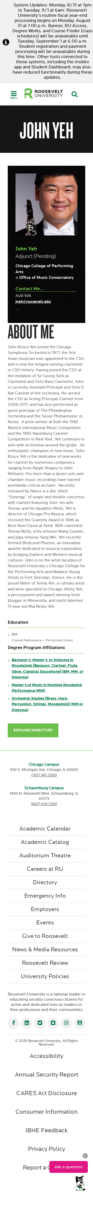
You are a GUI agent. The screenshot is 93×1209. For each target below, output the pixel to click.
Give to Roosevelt (45, 936)
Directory (45, 882)
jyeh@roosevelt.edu (33, 301)
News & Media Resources (45, 949)
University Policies (45, 976)
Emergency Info (45, 895)
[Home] (43, 93)
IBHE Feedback (46, 1130)
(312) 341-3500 (44, 775)
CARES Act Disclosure (46, 1093)
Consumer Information (47, 1112)
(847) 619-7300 (44, 804)
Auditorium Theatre (45, 855)
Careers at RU (45, 869)
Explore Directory (33, 730)
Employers (45, 909)
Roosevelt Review (45, 963)
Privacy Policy (46, 1149)
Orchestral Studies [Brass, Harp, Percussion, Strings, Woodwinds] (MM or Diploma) (47, 704)
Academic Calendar (45, 828)
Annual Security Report (46, 1074)
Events (45, 922)
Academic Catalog (45, 842)
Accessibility (46, 1056)
